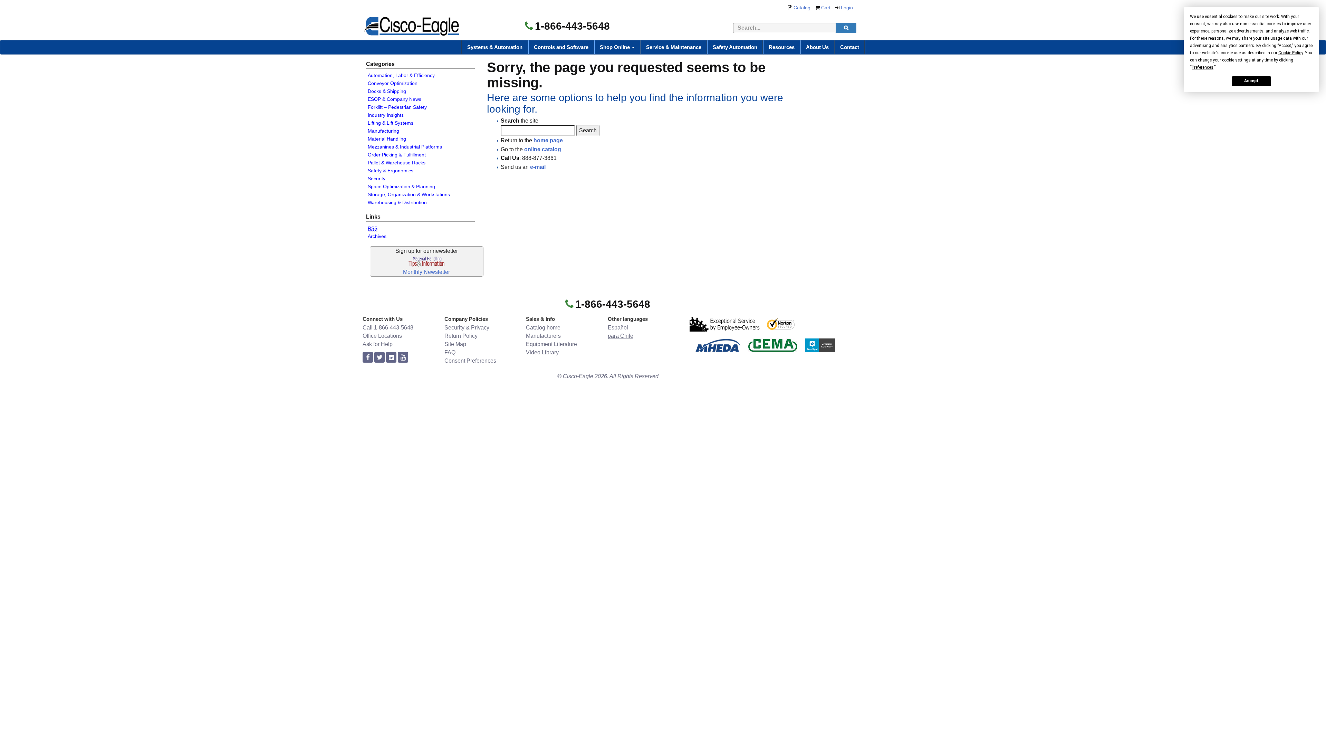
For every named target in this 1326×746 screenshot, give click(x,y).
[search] (846, 28)
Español (618, 328)
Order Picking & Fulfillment (397, 154)
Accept (1251, 80)
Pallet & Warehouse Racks (396, 162)
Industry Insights (386, 115)
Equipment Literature (551, 344)
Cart (825, 7)
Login (847, 7)
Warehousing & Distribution (397, 202)
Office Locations (382, 336)
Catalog (802, 7)
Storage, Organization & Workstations (409, 194)
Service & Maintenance (673, 47)
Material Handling (387, 139)
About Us (817, 47)
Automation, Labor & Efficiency (401, 75)
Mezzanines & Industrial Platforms (405, 147)
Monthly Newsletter (426, 272)
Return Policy (461, 336)
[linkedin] (391, 358)
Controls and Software (561, 47)
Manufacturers (543, 336)
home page (548, 140)
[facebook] (368, 358)
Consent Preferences (470, 361)
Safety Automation (735, 47)
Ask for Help (378, 344)
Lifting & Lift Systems (390, 123)
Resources (782, 47)
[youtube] (403, 358)
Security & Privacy (466, 328)
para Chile (620, 336)
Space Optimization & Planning (401, 186)
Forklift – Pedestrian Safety (397, 107)
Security (376, 178)
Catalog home (543, 328)
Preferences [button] (1202, 67)
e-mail (538, 167)
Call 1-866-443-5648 (388, 328)
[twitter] (379, 358)
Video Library (542, 352)
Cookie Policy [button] (1290, 52)
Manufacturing (383, 131)
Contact (849, 47)
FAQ (449, 352)
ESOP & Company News (394, 99)
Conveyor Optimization (392, 83)
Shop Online (615, 47)
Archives (377, 236)
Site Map (455, 344)
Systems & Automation (494, 47)
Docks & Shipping (387, 91)
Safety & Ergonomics (390, 170)
